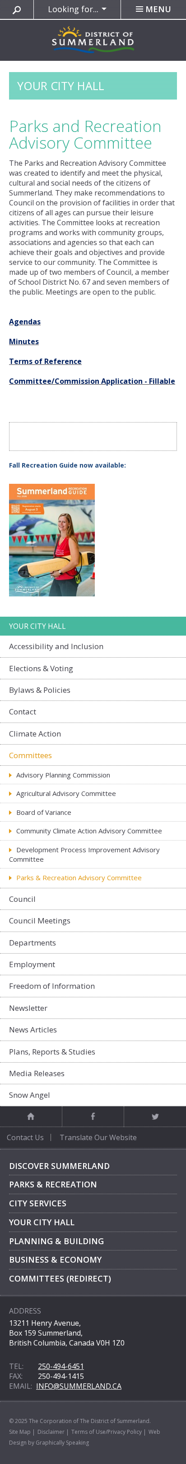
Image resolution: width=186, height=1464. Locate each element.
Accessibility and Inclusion (56, 646)
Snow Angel (29, 1095)
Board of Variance (43, 812)
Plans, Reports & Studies (52, 1051)
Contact (22, 711)
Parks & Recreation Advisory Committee (79, 877)
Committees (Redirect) (60, 1278)
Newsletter (28, 1008)
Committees (30, 755)
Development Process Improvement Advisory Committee (84, 854)
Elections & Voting (41, 668)
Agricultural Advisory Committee (66, 793)
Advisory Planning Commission (63, 774)
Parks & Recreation (53, 1184)
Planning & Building (56, 1241)
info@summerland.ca (78, 1386)
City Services (37, 1203)
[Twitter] (155, 1116)
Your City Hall (41, 1222)
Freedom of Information (52, 986)
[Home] (31, 1116)
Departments (32, 942)
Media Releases (37, 1073)
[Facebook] (93, 1116)
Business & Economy (55, 1259)
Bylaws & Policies (39, 690)
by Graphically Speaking (58, 1442)
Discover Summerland (59, 1165)
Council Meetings (39, 920)
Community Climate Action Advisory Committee (89, 830)
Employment (32, 964)
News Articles (33, 1029)
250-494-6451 (61, 1366)
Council (22, 899)
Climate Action (35, 733)
